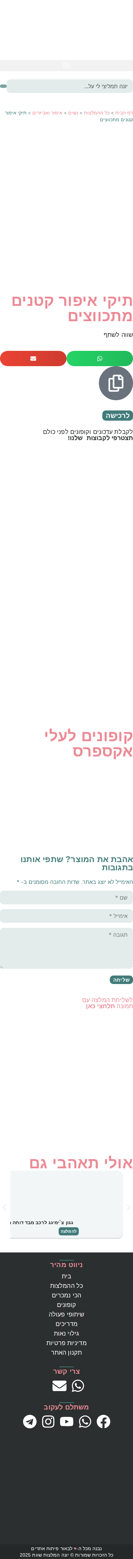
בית (66, 1276)
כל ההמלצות (96, 112)
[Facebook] (103, 1422)
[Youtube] (67, 1422)
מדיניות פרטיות (66, 1343)
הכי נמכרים (66, 1295)
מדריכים (66, 1324)
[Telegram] (30, 1422)
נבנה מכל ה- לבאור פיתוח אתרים (66, 1548)
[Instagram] (48, 1422)
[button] (66, 65)
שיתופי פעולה (66, 1314)
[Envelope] (59, 1386)
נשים (73, 112)
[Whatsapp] (78, 1386)
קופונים (66, 1304)
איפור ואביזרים (47, 112)
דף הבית (124, 112)
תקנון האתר (66, 1352)
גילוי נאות (66, 1333)
